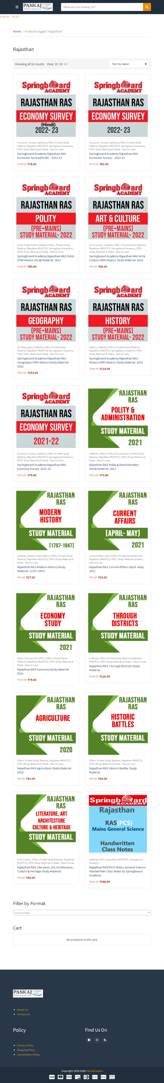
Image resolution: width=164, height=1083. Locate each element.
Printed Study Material (133, 245)
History (93, 347)
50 (61, 64)
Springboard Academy (61, 146)
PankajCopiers (94, 1071)
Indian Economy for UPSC (30, 658)
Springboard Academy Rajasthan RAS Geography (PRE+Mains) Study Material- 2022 (43, 362)
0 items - (9, 17)
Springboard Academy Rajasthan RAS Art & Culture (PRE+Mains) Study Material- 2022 (117, 258)
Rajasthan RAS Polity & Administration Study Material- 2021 (114, 467)
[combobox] (82, 912)
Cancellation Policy (28, 1054)
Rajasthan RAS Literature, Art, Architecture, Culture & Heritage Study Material (45, 869)
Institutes (41, 142)
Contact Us (23, 1014)
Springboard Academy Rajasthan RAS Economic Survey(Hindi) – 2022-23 (41, 156)
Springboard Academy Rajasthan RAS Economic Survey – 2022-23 (113, 156)
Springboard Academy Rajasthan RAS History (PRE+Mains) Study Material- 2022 (116, 360)
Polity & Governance (118, 453)
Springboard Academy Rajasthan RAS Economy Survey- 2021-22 (41, 467)
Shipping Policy (26, 1050)
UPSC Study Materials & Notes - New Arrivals (40, 149)
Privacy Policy (25, 1045)
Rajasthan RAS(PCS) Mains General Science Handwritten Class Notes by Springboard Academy (117, 871)
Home (17, 31)
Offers (50, 142)
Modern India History (38, 556)
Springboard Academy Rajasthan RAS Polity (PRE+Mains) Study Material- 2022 (45, 258)
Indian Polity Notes (27, 245)
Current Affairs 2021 (99, 556)
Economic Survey (26, 142)
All (65, 64)
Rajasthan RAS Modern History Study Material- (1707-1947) (41, 569)
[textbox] (82, 913)
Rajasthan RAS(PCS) (37, 146)
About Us (22, 1009)
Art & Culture (96, 245)
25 (56, 64)
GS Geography (24, 347)
